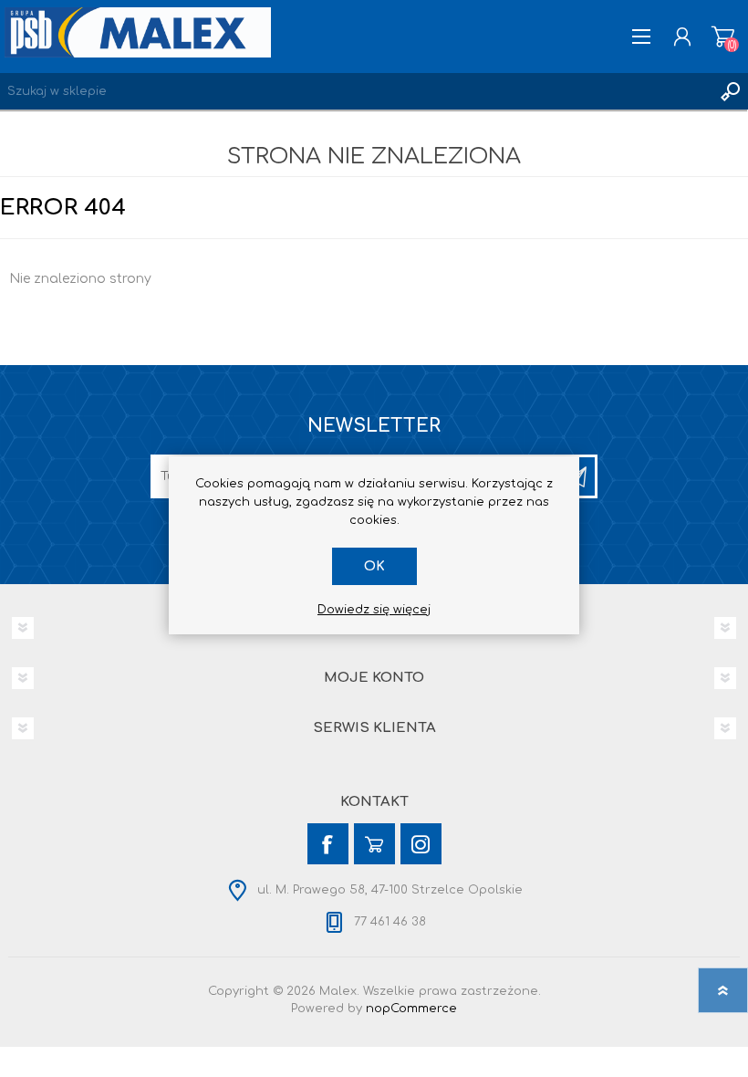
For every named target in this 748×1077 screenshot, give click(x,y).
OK (374, 566)
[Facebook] (327, 843)
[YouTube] (374, 843)
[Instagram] (421, 843)
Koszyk (722, 36)
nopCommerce (411, 1008)
